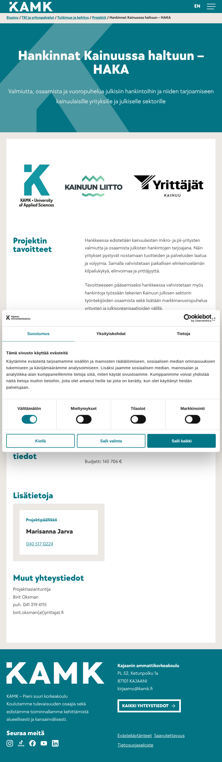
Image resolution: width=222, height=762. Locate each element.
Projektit (99, 17)
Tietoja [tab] (183, 333)
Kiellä (40, 441)
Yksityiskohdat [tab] (110, 333)
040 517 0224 (39, 544)
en (197, 6)
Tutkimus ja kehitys (73, 17)
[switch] (84, 419)
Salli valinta (111, 441)
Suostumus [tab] (38, 333)
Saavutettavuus (169, 736)
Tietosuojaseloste (135, 745)
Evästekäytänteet (134, 736)
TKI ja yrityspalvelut (38, 17)
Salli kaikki (182, 441)
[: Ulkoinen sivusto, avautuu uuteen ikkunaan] (192, 318)
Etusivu (12, 17)
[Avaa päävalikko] (211, 6)
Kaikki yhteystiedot (145, 706)
